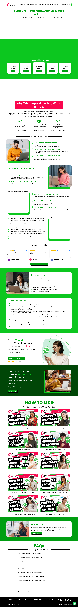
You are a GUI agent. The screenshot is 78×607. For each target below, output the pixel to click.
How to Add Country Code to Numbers (22, 471)
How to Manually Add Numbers (22, 449)
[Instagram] (66, 600)
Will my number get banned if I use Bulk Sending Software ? (31, 576)
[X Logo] (63, 600)
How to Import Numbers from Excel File (55, 449)
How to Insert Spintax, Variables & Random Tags (23, 514)
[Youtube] (70, 600)
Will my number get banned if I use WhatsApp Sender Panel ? (31, 580)
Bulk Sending (12, 4)
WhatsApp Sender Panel (44, 4)
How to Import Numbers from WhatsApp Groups (55, 492)
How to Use (22, 4)
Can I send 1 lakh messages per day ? (26, 568)
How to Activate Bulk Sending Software (22, 428)
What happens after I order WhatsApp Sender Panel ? (30, 557)
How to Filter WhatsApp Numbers (55, 471)
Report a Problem (54, 4)
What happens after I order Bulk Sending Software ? (29, 553)
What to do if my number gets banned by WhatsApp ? (30, 572)
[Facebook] (61, 600)
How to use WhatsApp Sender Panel (55, 514)
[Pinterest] (68, 600)
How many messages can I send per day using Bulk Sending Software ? (33, 565)
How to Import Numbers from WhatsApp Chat (23, 492)
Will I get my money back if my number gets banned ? (30, 588)
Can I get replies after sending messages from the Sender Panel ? (32, 584)
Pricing (27, 4)
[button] (70, 255)
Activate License (33, 4)
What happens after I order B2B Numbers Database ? (30, 561)
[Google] (58, 600)
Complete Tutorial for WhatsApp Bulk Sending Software (55, 428)
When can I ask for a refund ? (24, 591)
